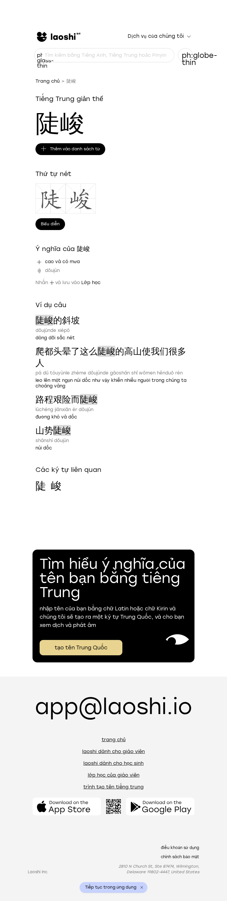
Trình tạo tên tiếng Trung (113, 787)
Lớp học (90, 282)
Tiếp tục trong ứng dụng (110, 887)
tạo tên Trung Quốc (81, 647)
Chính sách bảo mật (180, 857)
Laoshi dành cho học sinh (113, 763)
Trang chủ (47, 81)
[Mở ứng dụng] (67, 806)
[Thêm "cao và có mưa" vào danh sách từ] (39, 261)
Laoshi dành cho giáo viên (113, 751)
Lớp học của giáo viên (114, 775)
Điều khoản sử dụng (180, 847)
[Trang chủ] (57, 36)
